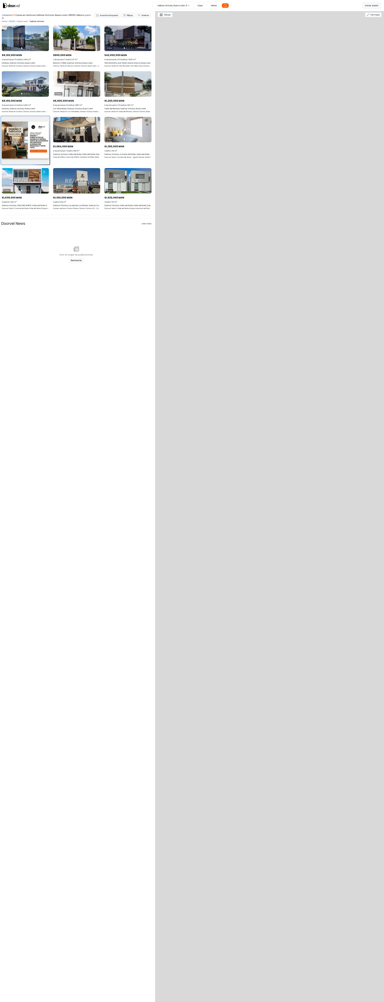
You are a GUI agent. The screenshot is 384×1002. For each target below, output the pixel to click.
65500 (12, 21)
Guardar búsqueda (109, 15)
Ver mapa (375, 14)
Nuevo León (22, 21)
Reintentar (76, 260)
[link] (76, 138)
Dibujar (167, 14)
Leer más (147, 223)
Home (4, 21)
